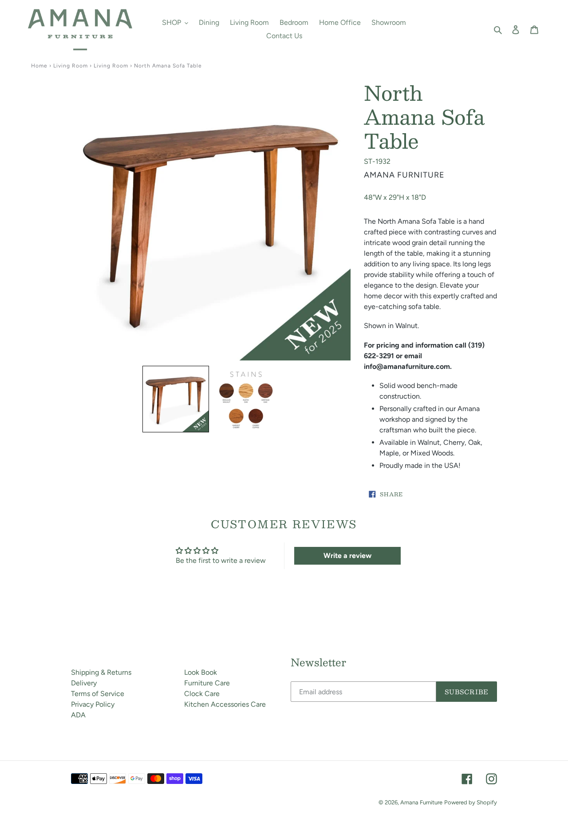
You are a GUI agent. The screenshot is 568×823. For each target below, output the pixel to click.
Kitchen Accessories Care (225, 704)
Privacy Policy (92, 704)
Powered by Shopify (470, 802)
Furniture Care (207, 683)
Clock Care (202, 693)
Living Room (70, 66)
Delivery (84, 683)
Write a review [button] (347, 555)
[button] (175, 399)
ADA (78, 715)
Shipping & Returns (101, 672)
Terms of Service (97, 693)
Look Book (200, 672)
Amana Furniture (421, 802)
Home (39, 66)
